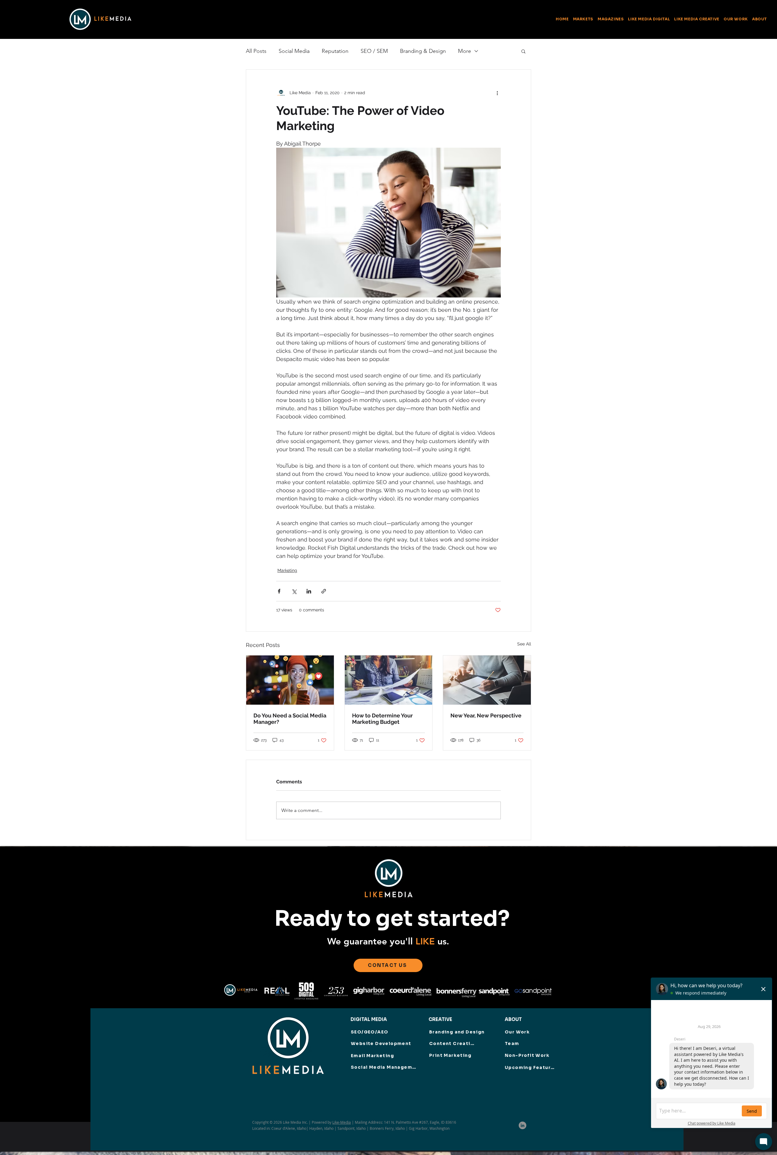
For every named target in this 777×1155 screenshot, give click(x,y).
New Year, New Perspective (485, 715)
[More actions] (497, 92)
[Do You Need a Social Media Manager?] (290, 680)
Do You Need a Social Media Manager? (289, 718)
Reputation (335, 51)
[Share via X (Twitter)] (294, 591)
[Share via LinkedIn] (309, 591)
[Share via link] (324, 591)
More (464, 51)
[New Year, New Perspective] (487, 680)
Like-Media (341, 1122)
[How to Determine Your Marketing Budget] (389, 680)
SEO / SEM (374, 51)
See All (524, 643)
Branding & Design (423, 51)
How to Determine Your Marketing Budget (382, 718)
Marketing (287, 570)
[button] (611, 19)
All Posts (256, 51)
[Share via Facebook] (279, 591)
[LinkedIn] (522, 1125)
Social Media (294, 51)
